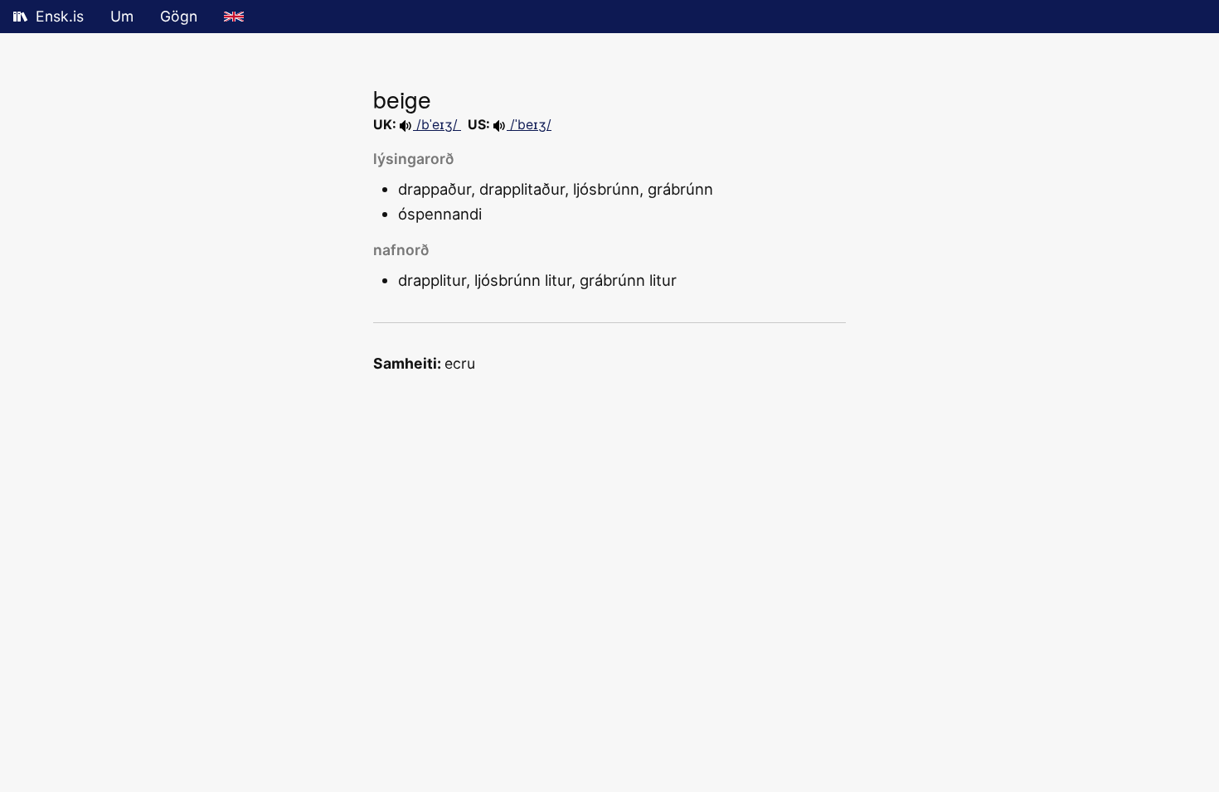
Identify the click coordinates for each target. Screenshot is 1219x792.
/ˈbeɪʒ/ (529, 125)
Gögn (178, 16)
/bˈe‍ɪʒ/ (437, 125)
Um (122, 16)
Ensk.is (60, 16)
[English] (234, 16)
